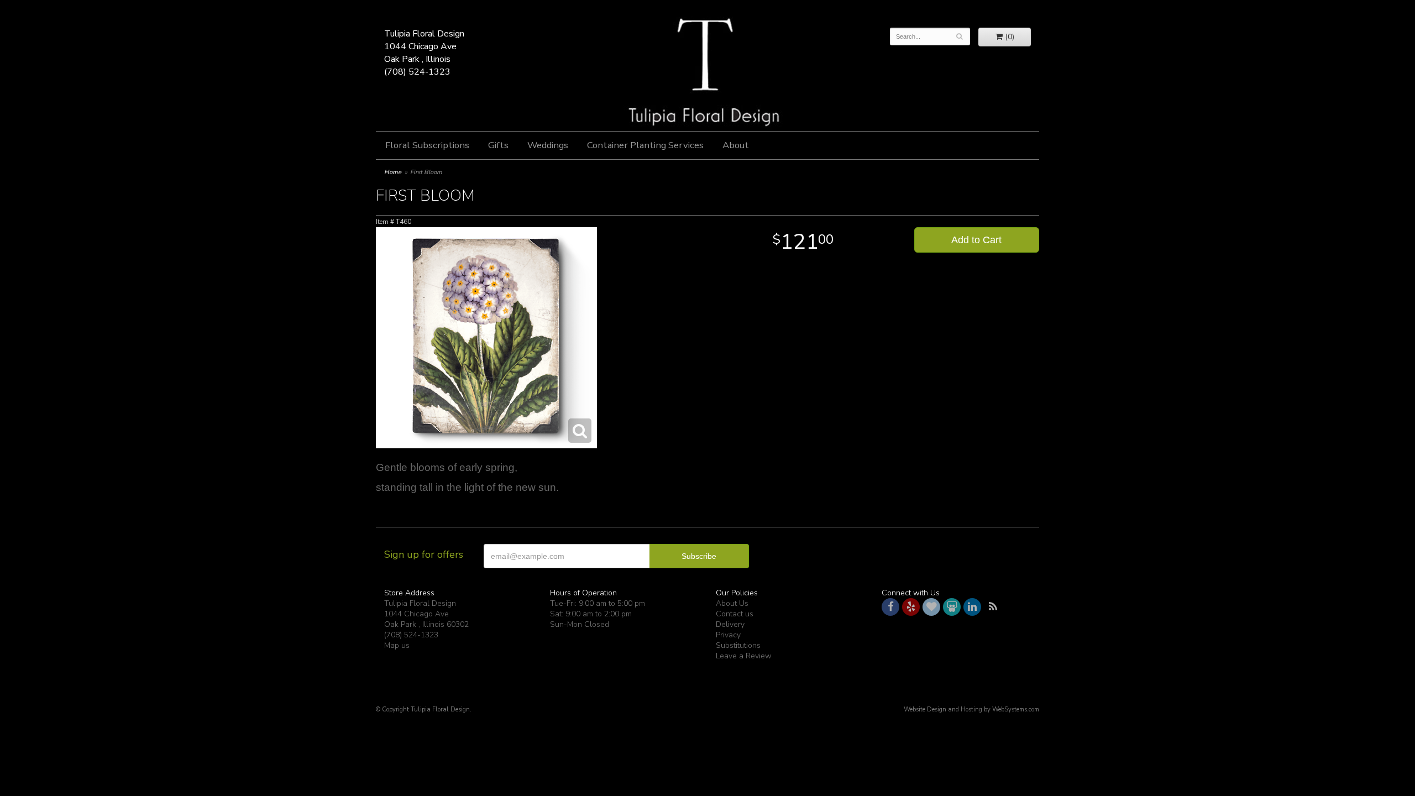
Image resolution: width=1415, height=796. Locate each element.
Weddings (547, 145)
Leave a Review (744, 656)
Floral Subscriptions (427, 145)
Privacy (728, 635)
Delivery (730, 624)
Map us (397, 645)
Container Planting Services (645, 145)
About (735, 145)
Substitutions (738, 645)
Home (392, 172)
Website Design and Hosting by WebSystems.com (971, 709)
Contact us (734, 614)
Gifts (498, 145)
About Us (732, 603)
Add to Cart (976, 239)
